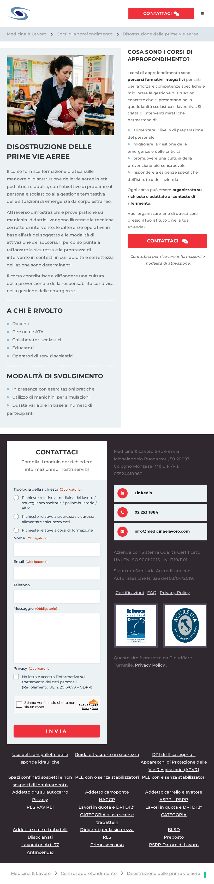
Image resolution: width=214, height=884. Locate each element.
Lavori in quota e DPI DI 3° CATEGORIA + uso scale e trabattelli (107, 815)
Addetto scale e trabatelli (40, 829)
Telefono (22, 585)
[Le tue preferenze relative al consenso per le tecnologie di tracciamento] (205, 875)
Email (30, 561)
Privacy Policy (175, 592)
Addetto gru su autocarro (40, 792)
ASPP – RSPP (173, 799)
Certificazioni (130, 592)
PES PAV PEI (40, 807)
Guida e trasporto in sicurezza (107, 754)
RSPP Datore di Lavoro (174, 844)
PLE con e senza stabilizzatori (174, 777)
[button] (161, 13)
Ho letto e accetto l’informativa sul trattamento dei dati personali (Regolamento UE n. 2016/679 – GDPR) (57, 682)
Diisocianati (40, 837)
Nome (31, 538)
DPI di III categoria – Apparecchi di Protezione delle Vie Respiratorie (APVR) (174, 762)
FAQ (151, 592)
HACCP (107, 799)
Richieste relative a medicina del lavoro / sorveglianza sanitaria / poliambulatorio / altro (59, 502)
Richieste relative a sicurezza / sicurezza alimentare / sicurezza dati (58, 519)
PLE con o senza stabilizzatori (107, 777)
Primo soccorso (107, 844)
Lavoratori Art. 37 (40, 844)
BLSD (174, 829)
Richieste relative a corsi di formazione (57, 530)
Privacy (40, 799)
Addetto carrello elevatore (173, 792)
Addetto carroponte (107, 792)
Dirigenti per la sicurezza (107, 829)
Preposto (174, 837)
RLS (107, 837)
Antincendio (40, 852)
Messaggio (35, 608)
